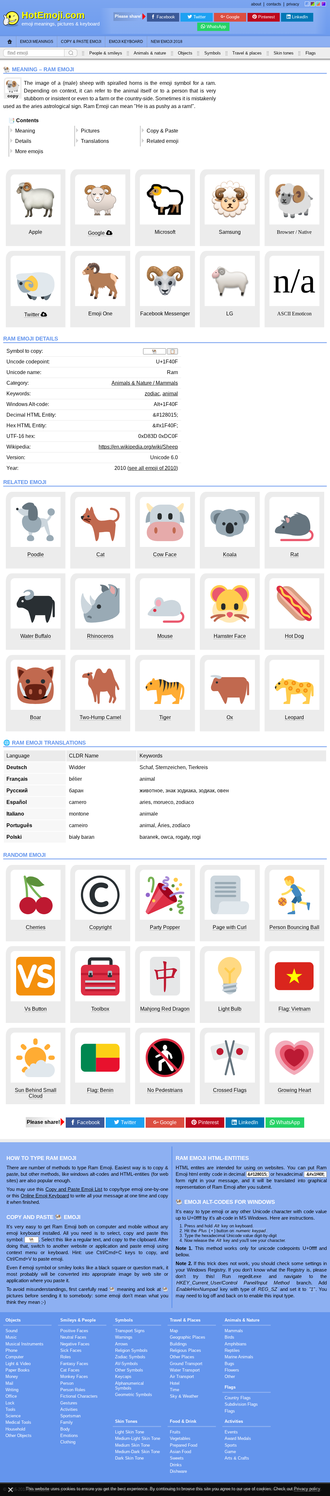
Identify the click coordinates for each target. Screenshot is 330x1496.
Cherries (35, 927)
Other (230, 1376)
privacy (292, 4)
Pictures (90, 131)
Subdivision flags (241, 1404)
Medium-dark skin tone (137, 1451)
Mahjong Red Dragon (164, 1009)
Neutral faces (73, 1337)
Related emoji (163, 141)
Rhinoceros (100, 636)
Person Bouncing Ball (294, 927)
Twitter (199, 17)
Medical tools (18, 1422)
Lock (10, 1403)
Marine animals (239, 1356)
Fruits (175, 1432)
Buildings (178, 1344)
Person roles (72, 1389)
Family (66, 1422)
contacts (274, 4)
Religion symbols (131, 1350)
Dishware (178, 1471)
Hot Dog (294, 636)
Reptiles (232, 1350)
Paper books (17, 1370)
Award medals (238, 1438)
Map (174, 1330)
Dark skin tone (129, 1458)
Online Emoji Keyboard (45, 1195)
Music (11, 1337)
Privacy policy (307, 1488)
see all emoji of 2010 (152, 468)
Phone (11, 1350)
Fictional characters (79, 1396)
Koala (230, 554)
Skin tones (284, 53)
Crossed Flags (230, 1090)
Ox (230, 717)
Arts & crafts (237, 1458)
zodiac (152, 393)
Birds (229, 1337)
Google (232, 17)
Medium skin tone (132, 1445)
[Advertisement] (272, 122)
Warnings (123, 1337)
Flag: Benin (100, 1090)
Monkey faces (74, 1376)
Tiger (165, 717)
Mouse (165, 636)
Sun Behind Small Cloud (35, 1093)
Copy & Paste (162, 131)
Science (13, 1415)
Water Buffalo (35, 636)
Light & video (18, 1363)
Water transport (185, 1370)
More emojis (29, 151)
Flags (311, 53)
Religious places (185, 1350)
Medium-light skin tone (137, 1438)
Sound (11, 1330)
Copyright (100, 927)
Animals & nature (150, 53)
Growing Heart (294, 1090)
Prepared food (183, 1445)
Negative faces (75, 1344)
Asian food (180, 1451)
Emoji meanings (36, 41)
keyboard (90, 23)
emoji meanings (38, 23)
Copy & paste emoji (81, 41)
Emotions (69, 1435)
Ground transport (186, 1363)
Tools (10, 1409)
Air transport (182, 1376)
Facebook (166, 17)
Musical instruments (24, 1344)
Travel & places (247, 53)
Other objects (18, 1435)
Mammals (234, 1330)
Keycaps (123, 1376)
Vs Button (35, 1009)
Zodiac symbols (130, 1356)
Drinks (176, 1464)
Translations (95, 141)
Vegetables (180, 1438)
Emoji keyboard (126, 41)
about (256, 4)
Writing (11, 1389)
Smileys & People (78, 1320)
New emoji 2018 (166, 41)
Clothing (67, 1442)
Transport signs (130, 1330)
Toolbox (100, 1009)
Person (66, 1383)
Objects (185, 53)
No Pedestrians (165, 1090)
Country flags (238, 1397)
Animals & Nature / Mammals (145, 383)
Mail (9, 1383)
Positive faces (74, 1330)
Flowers (232, 1370)
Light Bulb (229, 1009)
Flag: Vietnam (294, 1009)
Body (65, 1429)
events (231, 1432)
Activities (69, 1409)
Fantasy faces (74, 1363)
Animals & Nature (242, 1320)
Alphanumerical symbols (129, 1386)
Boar (35, 717)
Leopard (294, 717)
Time (174, 1389)
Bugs (229, 1363)
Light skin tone (129, 1432)
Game (230, 1451)
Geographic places (187, 1337)
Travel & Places (185, 1320)
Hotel (175, 1383)
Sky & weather (184, 1396)
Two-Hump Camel (100, 717)
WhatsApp (216, 26)
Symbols (212, 53)
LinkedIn (300, 17)
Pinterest (266, 17)
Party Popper (165, 927)
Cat (100, 554)
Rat (294, 554)
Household (15, 1429)
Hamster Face (230, 636)
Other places (182, 1356)
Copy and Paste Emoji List (73, 1189)
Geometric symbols (133, 1394)
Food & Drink (183, 1421)
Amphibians (236, 1344)
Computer (14, 1356)
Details (23, 141)
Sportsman (70, 1415)
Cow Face (165, 554)
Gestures (68, 1403)
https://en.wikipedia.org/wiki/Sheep (138, 447)
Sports (231, 1445)
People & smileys (105, 53)
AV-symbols (126, 1363)
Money (11, 1376)
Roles (65, 1356)
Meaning (25, 131)
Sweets (177, 1458)
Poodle (35, 554)
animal (170, 393)
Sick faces (71, 1350)
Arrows (121, 1344)
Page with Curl (230, 927)
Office (11, 1396)
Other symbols (129, 1370)
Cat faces (70, 1370)
